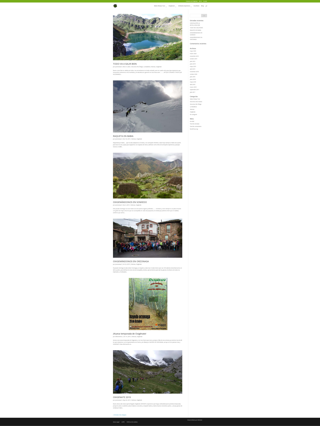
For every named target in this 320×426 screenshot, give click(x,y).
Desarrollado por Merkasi (194, 420)
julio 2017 (192, 92)
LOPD (123, 422)
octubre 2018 (193, 74)
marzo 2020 (193, 53)
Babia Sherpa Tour (159, 6)
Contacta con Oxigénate (192, 1)
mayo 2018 (193, 82)
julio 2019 (192, 61)
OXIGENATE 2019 (122, 397)
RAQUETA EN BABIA (123, 136)
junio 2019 (193, 64)
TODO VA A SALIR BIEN (125, 63)
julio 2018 (192, 77)
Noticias (153, 66)
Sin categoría (193, 114)
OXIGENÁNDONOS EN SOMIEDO (130, 202)
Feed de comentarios (195, 126)
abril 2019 (192, 69)
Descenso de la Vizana (196, 101)
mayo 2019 (193, 66)
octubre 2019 (193, 59)
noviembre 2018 (194, 71)
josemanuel (118, 66)
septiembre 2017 (194, 89)
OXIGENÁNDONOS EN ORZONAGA (131, 261)
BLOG (200, 1)
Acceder (205, 1)
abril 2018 (192, 84)
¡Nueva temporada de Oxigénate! (129, 333)
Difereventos (118, 336)
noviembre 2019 (194, 56)
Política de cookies (132, 422)
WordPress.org (194, 129)
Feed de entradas (194, 124)
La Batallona (147, 66)
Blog (202, 6)
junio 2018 (193, 79)
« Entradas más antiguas (119, 415)
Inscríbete (196, 6)
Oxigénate (172, 6)
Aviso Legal (116, 422)
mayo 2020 (193, 51)
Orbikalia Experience (184, 6)
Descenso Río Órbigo (137, 66)
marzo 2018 (193, 87)
